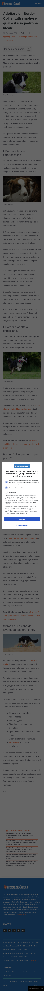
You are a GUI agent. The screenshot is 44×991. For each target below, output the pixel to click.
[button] (22, 492)
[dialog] (22, 495)
